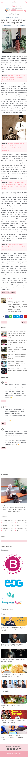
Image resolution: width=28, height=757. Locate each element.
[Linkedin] (21, 316)
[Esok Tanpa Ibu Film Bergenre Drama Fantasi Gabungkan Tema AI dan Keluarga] (4, 349)
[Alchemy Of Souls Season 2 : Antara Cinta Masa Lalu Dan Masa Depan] (14, 657)
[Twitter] (10, 316)
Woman (13, 292)
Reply (3, 401)
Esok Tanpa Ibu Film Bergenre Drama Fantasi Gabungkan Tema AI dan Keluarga (17, 349)
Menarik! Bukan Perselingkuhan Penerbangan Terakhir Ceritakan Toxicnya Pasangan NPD (16, 363)
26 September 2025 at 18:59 (14, 382)
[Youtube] (20, 749)
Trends (19, 530)
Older (24, 322)
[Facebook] (7, 316)
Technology (20, 528)
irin (5, 429)
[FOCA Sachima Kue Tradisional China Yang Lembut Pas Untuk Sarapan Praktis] (14, 672)
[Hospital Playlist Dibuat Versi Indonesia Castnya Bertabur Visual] (14, 688)
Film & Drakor (6, 292)
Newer (4, 322)
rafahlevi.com (14, 14)
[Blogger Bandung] (14, 589)
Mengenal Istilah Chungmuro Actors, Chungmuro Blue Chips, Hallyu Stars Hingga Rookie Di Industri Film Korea (13, 629)
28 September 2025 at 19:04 (13, 429)
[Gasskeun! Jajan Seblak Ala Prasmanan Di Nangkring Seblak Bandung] (14, 703)
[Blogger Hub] (8, 604)
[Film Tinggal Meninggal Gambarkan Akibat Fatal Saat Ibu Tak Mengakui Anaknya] (4, 356)
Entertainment (6, 528)
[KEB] (10, 598)
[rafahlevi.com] (14, 1)
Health (4, 530)
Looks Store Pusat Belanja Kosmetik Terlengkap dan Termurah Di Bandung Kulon (13, 247)
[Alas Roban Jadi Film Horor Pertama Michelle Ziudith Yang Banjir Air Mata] (4, 371)
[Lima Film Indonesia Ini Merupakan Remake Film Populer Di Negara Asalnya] (14, 718)
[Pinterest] (25, 316)
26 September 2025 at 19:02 (14, 406)
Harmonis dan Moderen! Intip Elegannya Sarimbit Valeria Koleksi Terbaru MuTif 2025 (13, 78)
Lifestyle (5, 523)
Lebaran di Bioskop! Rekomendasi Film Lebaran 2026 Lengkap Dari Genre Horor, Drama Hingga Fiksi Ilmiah (17, 334)
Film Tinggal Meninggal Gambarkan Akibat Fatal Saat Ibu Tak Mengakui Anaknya (17, 356)
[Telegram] (14, 316)
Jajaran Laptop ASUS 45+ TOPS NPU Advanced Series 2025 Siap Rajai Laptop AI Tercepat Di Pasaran (13, 737)
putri (6, 382)
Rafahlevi (9, 298)
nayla (6, 406)
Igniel (16, 754)
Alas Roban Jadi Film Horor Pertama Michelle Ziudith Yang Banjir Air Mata (17, 369)
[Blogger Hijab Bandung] (18, 604)
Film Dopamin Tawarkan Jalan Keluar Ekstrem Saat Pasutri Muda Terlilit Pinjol (17, 342)
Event (18, 525)
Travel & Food (20, 520)
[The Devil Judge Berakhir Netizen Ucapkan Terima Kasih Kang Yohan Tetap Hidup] (14, 642)
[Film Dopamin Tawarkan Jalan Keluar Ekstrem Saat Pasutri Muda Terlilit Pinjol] (4, 342)
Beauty (5, 525)
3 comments (22, 25)
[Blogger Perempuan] (12, 575)
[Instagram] (17, 749)
